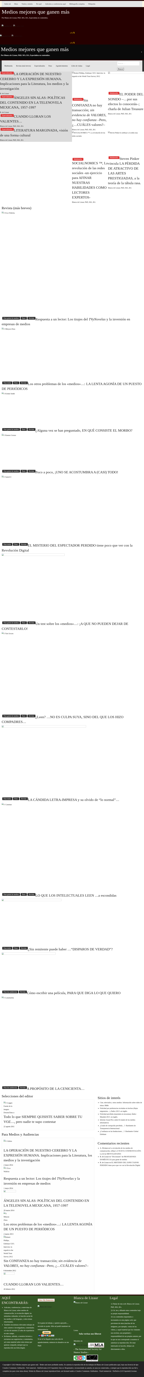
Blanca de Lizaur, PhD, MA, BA (12, 126)
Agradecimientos (62, 66)
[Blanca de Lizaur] (45, 1307)
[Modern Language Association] (96, 1345)
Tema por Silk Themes (12, 1374)
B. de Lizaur (4, 93)
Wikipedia (91, 4)
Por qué (39, 4)
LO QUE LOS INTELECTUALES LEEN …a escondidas (75, 895)
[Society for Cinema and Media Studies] (80, 1358)
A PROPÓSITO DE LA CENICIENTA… (55, 1089)
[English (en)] (18, 26)
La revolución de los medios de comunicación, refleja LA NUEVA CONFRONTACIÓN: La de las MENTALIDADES (120, 1151)
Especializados (39, 66)
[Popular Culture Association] (92, 1358)
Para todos (7, 383)
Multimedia (8, 66)
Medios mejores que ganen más (36, 12)
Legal (88, 66)
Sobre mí (7, 4)
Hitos (16, 4)
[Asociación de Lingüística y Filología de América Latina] (81, 1345)
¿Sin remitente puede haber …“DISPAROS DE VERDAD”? (70, 949)
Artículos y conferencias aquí (55, 4)
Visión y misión (27, 4)
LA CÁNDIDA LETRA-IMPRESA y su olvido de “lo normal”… (73, 800)
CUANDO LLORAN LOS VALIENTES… (34, 1284)
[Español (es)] (7, 26)
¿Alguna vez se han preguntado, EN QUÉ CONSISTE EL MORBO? (83, 430)
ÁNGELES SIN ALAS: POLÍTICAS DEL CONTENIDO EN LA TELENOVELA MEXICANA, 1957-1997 (32, 102)
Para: (50, 66)
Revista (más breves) (23, 66)
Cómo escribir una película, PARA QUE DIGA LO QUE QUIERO (73, 993)
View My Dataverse (46, 1300)
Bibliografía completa (77, 4)
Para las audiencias (10, 992)
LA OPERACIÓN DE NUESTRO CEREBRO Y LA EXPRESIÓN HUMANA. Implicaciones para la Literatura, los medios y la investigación (48, 1155)
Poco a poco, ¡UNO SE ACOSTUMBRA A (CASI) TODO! (76, 472)
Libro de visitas (76, 66)
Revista (31, 318)
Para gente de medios (11, 318)
